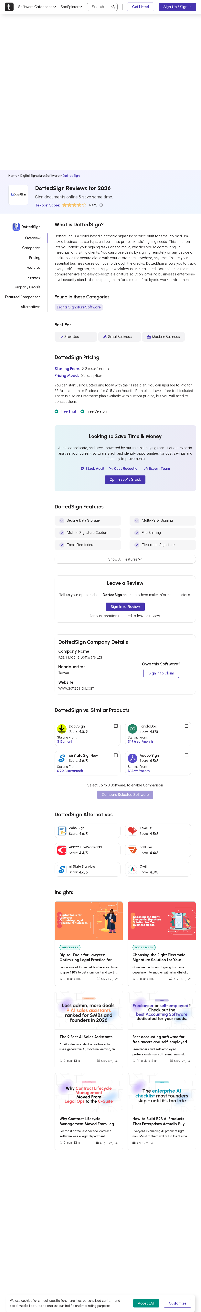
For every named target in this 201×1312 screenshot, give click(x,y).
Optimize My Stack (125, 479)
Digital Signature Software (39, 176)
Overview (32, 238)
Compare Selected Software (125, 794)
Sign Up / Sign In (177, 7)
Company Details (26, 287)
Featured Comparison (22, 297)
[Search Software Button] (113, 7)
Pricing (34, 257)
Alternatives (30, 307)
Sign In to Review (125, 607)
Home (12, 176)
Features (33, 267)
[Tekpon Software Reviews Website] (9, 7)
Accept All (146, 1303)
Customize (177, 1303)
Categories (31, 248)
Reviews (33, 277)
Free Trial (68, 411)
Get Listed (140, 7)
